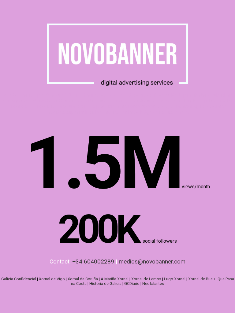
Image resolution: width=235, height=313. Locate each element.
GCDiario (132, 283)
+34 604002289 (93, 261)
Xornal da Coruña (83, 279)
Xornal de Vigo (52, 279)
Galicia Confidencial (18, 279)
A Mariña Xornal (115, 279)
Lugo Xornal (174, 279)
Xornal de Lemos (146, 279)
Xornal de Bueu (201, 279)
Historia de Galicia (105, 283)
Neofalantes (153, 283)
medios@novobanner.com (152, 261)
